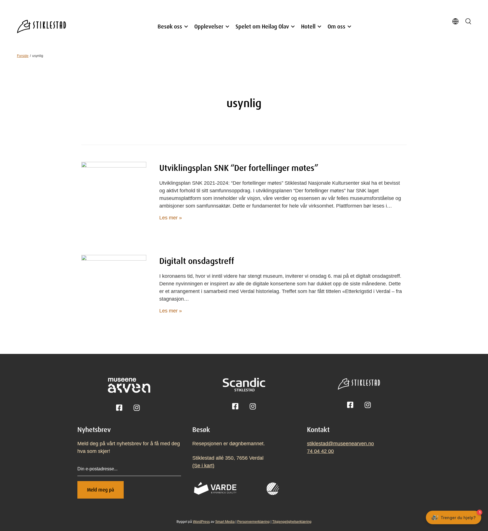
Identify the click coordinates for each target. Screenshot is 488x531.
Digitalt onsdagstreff (196, 260)
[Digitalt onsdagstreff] (113, 287)
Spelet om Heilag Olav (262, 26)
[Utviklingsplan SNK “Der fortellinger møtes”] (113, 194)
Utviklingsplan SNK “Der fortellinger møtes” (238, 167)
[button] (186, 26)
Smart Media (225, 522)
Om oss (336, 26)
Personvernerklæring (253, 522)
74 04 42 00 (320, 451)
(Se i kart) (203, 465)
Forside (23, 56)
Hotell (308, 26)
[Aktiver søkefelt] (468, 22)
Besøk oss (170, 26)
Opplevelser (208, 26)
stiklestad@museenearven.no (340, 443)
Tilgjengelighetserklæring (291, 522)
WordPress (201, 522)
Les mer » (170, 218)
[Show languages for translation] (455, 22)
